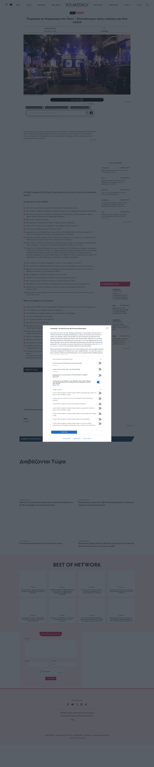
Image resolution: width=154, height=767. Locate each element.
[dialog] (77, 383)
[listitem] (77, 359)
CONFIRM (64, 432)
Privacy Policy (87, 438)
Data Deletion (67, 438)
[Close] (108, 328)
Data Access (77, 438)
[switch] (99, 363)
